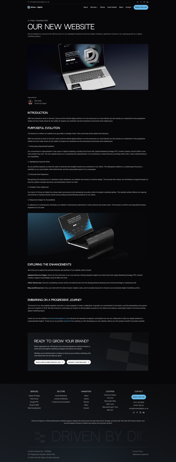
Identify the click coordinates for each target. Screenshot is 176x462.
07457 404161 (139, 405)
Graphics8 (68, 321)
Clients (102, 7)
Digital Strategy (34, 396)
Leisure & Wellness (61, 399)
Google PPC (34, 402)
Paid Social (34, 399)
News (121, 7)
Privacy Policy (138, 451)
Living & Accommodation (61, 402)
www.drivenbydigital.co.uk (58, 318)
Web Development (34, 408)
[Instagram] (144, 2)
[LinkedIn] (147, 2)
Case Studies (112, 7)
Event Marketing (61, 396)
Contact (128, 7)
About (86, 7)
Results (86, 402)
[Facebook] (141, 2)
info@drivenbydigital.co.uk (39, 2)
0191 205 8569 (138, 402)
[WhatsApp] (138, 2)
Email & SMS (34, 405)
